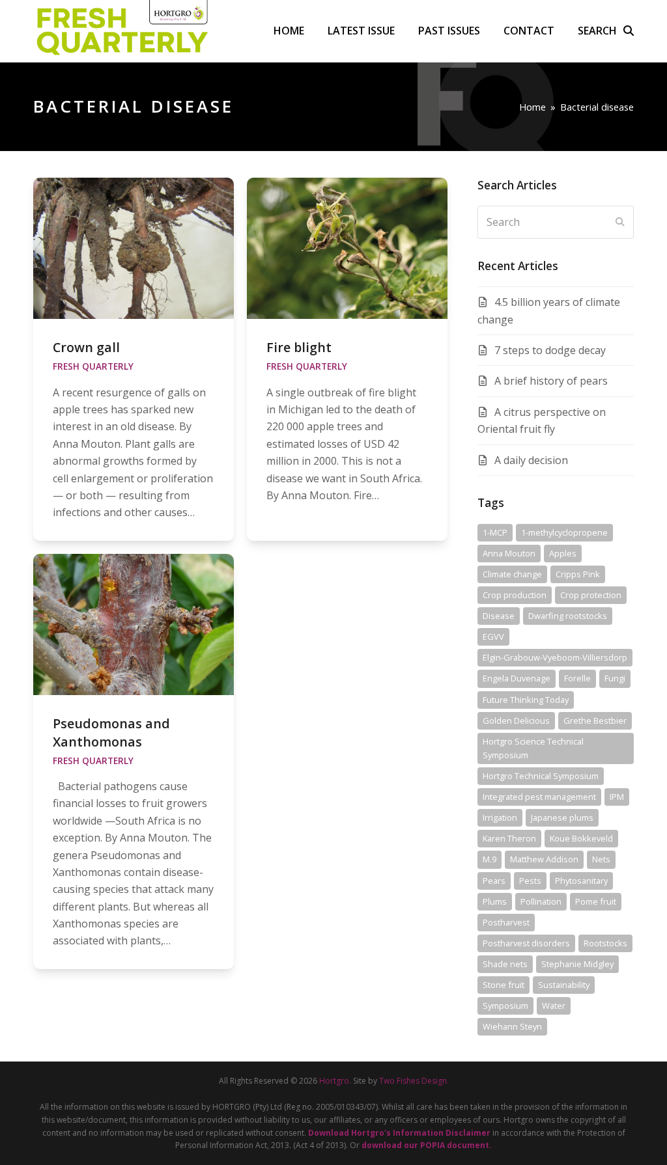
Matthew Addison (544, 859)
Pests (530, 880)
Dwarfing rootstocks (567, 616)
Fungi (614, 678)
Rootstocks (605, 943)
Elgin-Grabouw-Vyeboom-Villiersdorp (555, 657)
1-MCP (495, 532)
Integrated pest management (539, 796)
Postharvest (506, 922)
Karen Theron (509, 838)
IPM (617, 796)
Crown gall (86, 347)
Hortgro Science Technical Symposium (533, 748)
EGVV (493, 636)
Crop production (514, 595)
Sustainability (563, 985)
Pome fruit (595, 901)
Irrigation (500, 817)
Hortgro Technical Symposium (541, 776)
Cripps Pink (578, 574)
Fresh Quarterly (93, 366)
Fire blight (299, 347)
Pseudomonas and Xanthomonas (111, 732)
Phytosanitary (581, 880)
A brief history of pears (551, 381)
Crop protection (590, 595)
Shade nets (505, 964)
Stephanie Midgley (577, 964)
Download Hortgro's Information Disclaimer (399, 1132)
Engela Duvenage (516, 678)
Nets (601, 859)
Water (553, 1005)
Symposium (505, 1005)
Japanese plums (562, 817)
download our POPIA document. (427, 1145)
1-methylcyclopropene (564, 532)
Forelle (577, 678)
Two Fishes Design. (414, 1080)
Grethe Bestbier (595, 720)
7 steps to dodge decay (550, 350)
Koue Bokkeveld (581, 838)
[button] (606, 30)
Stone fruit (503, 985)
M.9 (489, 859)
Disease (499, 616)
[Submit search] (620, 221)
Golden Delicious (516, 720)
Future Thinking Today (526, 700)
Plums (495, 901)
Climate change (512, 574)
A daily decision (531, 460)
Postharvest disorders (526, 943)
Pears (494, 880)
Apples (562, 553)
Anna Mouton (509, 553)
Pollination (540, 901)
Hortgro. (335, 1080)
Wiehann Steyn (512, 1026)
